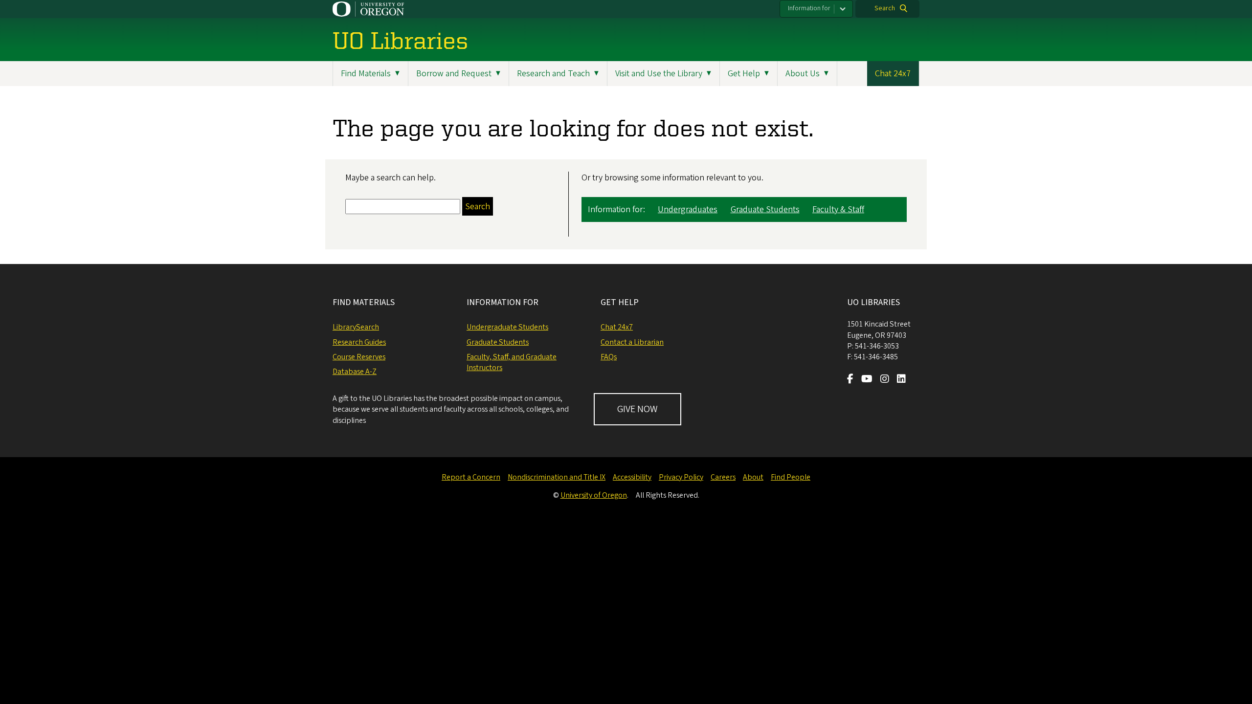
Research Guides (359, 342)
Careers (723, 477)
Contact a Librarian (632, 342)
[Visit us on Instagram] (884, 379)
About (753, 477)
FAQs (609, 357)
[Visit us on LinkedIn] (901, 379)
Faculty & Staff (838, 209)
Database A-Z (355, 371)
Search (884, 8)
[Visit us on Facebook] (850, 379)
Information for (809, 8)
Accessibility (632, 477)
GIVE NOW (637, 409)
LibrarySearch (356, 327)
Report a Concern (471, 477)
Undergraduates (687, 209)
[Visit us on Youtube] (866, 379)
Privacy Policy (681, 477)
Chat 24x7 (893, 73)
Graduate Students (765, 209)
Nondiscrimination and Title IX (556, 477)
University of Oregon (593, 495)
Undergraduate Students (507, 327)
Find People (790, 477)
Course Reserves (359, 357)
